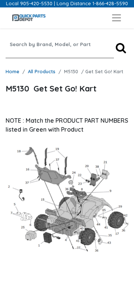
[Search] (121, 47)
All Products (41, 71)
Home (12, 71)
